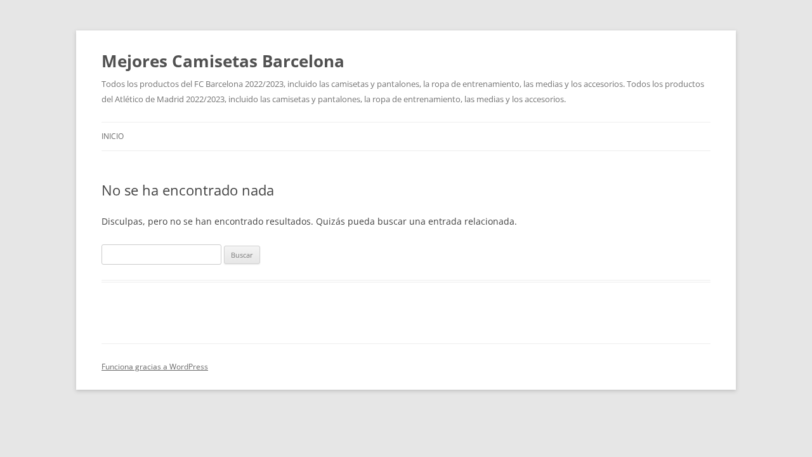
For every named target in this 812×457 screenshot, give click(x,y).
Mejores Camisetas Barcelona (223, 61)
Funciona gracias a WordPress (155, 366)
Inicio (113, 136)
